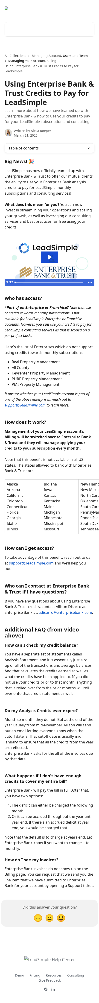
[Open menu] (90, 8)
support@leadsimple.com (25, 405)
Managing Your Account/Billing (32, 60)
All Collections (15, 55)
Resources (54, 975)
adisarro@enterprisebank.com (65, 612)
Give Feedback (49, 980)
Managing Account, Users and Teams (60, 55)
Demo (19, 975)
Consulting (75, 975)
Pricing (34, 975)
